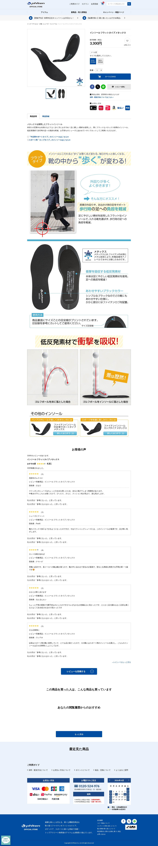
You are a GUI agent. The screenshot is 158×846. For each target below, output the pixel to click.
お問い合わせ (101, 834)
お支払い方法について (61, 770)
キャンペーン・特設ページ (113, 12)
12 (119, 794)
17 (113, 797)
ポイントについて (83, 770)
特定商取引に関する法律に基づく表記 (109, 831)
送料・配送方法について (38, 770)
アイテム (44, 12)
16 (111, 797)
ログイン (85, 4)
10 (113, 794)
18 (116, 797)
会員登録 (94, 4)
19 (119, 797)
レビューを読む (120, 87)
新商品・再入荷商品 (79, 12)
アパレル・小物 (37, 24)
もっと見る (79, 734)
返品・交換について (103, 770)
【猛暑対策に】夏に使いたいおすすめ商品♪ (104, 18)
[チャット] (5, 840)
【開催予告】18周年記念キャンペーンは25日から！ (53, 18)
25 (116, 799)
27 (122, 799)
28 (125, 799)
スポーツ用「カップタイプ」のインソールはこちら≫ (50, 140)
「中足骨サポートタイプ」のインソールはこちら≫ (49, 137)
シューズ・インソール (50, 24)
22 (128, 797)
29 (128, 799)
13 (122, 794)
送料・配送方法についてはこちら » (101, 97)
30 (111, 802)
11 (116, 794)
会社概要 (100, 820)
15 (128, 794)
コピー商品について (103, 823)
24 (113, 799)
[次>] (129, 780)
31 (113, 802)
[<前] (109, 780)
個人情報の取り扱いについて (106, 828)
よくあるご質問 (122, 770)
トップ (29, 24)
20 (122, 797)
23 (111, 799)
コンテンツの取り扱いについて (107, 826)
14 (125, 794)
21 (125, 797)
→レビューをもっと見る (121, 662)
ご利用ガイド (74, 4)
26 (119, 799)
